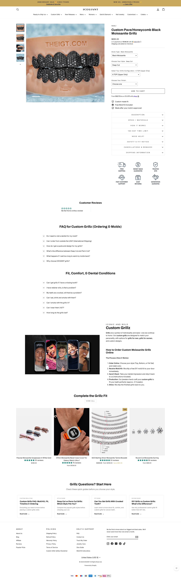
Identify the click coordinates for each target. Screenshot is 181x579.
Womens (92, 14)
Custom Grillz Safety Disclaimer (56, 551)
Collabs (143, 14)
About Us (19, 533)
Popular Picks (20, 547)
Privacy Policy (51, 544)
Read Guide (23, 514)
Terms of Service (52, 547)
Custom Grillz (55, 14)
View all (90, 401)
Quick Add (33, 453)
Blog (17, 537)
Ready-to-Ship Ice (39, 14)
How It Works (138, 125)
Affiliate (18, 540)
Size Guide (80, 547)
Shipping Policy (51, 533)
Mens (82, 14)
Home (113, 26)
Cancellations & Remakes (138, 147)
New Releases (70, 14)
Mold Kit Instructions (83, 551)
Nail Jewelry (120, 14)
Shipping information (138, 152)
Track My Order (82, 540)
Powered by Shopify (90, 565)
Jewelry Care (81, 544)
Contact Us (80, 537)
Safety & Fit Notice (138, 142)
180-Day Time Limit (138, 131)
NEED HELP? (138, 136)
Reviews (19, 544)
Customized (131, 14)
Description (138, 115)
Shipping (114, 44)
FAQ (78, 533)
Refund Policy (51, 537)
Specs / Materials (138, 120)
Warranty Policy (51, 540)
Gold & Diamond (105, 14)
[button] (138, 42)
